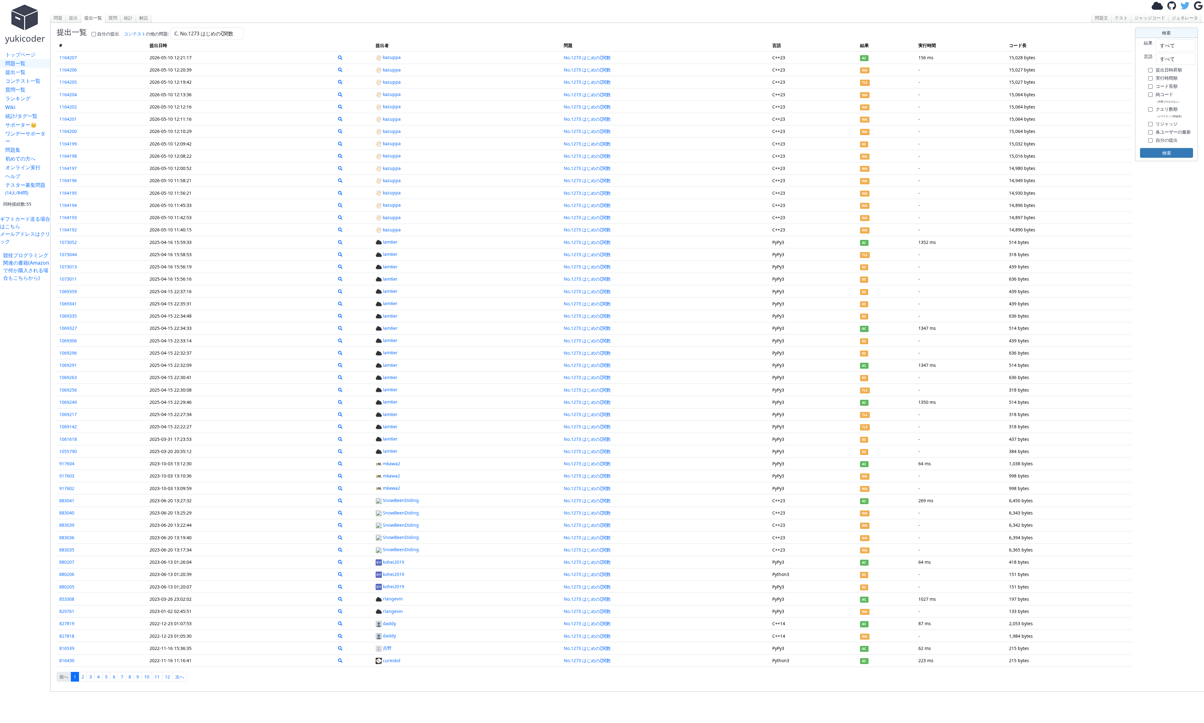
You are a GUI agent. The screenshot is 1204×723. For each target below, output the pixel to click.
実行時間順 (1167, 78)
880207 (66, 562)
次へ (179, 677)
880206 (66, 574)
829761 (66, 611)
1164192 (68, 230)
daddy (389, 623)
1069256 (68, 390)
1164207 (68, 58)
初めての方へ (20, 158)
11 (157, 677)
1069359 (68, 291)
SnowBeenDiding (401, 500)
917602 (66, 488)
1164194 (68, 205)
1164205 (68, 82)
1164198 (68, 156)
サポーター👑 (21, 124)
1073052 (68, 242)
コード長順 (1167, 86)
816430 (66, 660)
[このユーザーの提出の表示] (340, 58)
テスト (1121, 18)
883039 (66, 525)
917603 (66, 476)
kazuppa (392, 57)
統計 (128, 18)
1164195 (68, 193)
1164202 (68, 107)
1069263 (68, 377)
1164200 (68, 131)
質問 (112, 18)
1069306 (68, 341)
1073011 (68, 279)
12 (167, 677)
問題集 (12, 149)
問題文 (1101, 18)
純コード (1168, 97)
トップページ (20, 54)
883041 (66, 501)
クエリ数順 (1169, 112)
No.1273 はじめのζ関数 (587, 58)
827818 (66, 636)
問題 (58, 18)
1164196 (68, 180)
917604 (66, 464)
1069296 (68, 353)
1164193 (68, 217)
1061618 (68, 439)
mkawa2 (391, 464)
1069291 (68, 365)
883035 (66, 550)
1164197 (68, 168)
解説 (143, 18)
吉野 (387, 648)
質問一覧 (15, 89)
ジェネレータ (1185, 18)
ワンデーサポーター (25, 137)
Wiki (10, 107)
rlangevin (393, 599)
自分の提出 (108, 34)
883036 (66, 538)
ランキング (17, 98)
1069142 (68, 427)
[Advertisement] (26, 376)
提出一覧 (15, 72)
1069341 (68, 304)
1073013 (68, 267)
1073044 (68, 254)
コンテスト (135, 34)
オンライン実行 (22, 167)
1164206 (68, 70)
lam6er (390, 242)
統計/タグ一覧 (21, 116)
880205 (66, 587)
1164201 (68, 119)
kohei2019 (393, 562)
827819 (66, 623)
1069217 (68, 414)
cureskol (391, 660)
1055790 (68, 451)
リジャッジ (1167, 124)
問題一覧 (15, 63)
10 (146, 677)
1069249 (68, 402)
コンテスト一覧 (22, 80)
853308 (66, 599)
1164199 (68, 144)
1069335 (68, 316)
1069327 (68, 328)
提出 (73, 18)
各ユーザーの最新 (1173, 132)
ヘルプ (12, 176)
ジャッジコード (1149, 18)
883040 (66, 513)
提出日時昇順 (1169, 70)
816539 (66, 648)
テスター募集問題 (25, 189)
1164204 (68, 95)
